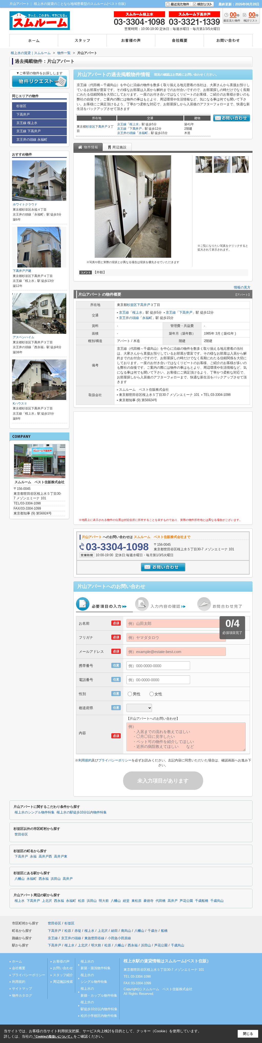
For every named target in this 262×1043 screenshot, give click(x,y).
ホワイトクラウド (25, 204)
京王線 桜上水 (26, 123)
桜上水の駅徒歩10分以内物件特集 (82, 812)
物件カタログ (22, 995)
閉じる (248, 1034)
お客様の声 (61, 961)
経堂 (126, 901)
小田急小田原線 (119, 938)
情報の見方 (242, 287)
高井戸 (68, 879)
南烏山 (126, 931)
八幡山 (20, 879)
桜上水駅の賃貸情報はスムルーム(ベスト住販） (167, 961)
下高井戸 (101, 126)
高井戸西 (45, 856)
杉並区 (90, 126)
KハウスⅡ (20, 403)
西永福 (44, 879)
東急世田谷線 (94, 938)
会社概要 (18, 968)
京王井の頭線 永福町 (31, 139)
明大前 (104, 901)
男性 (136, 694)
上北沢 (47, 901)
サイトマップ (22, 988)
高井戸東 (60, 856)
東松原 (136, 901)
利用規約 (85, 760)
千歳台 (153, 931)
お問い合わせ (63, 968)
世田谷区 (21, 834)
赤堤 (77, 931)
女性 (158, 694)
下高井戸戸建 (22, 271)
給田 (114, 931)
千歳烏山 (217, 901)
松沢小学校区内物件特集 (99, 1016)
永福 (33, 856)
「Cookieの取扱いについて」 (52, 1036)
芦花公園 (186, 901)
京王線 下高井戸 (28, 131)
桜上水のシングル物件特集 (34, 812)
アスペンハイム (23, 337)
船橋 (164, 931)
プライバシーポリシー (115, 760)
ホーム (17, 961)
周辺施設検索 (63, 982)
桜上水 (134, 124)
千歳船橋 (201, 901)
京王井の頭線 (126, 133)
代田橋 (161, 901)
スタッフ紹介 (63, 975)
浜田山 (56, 879)
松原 (81, 901)
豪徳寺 (149, 901)
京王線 (121, 124)
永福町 (143, 133)
